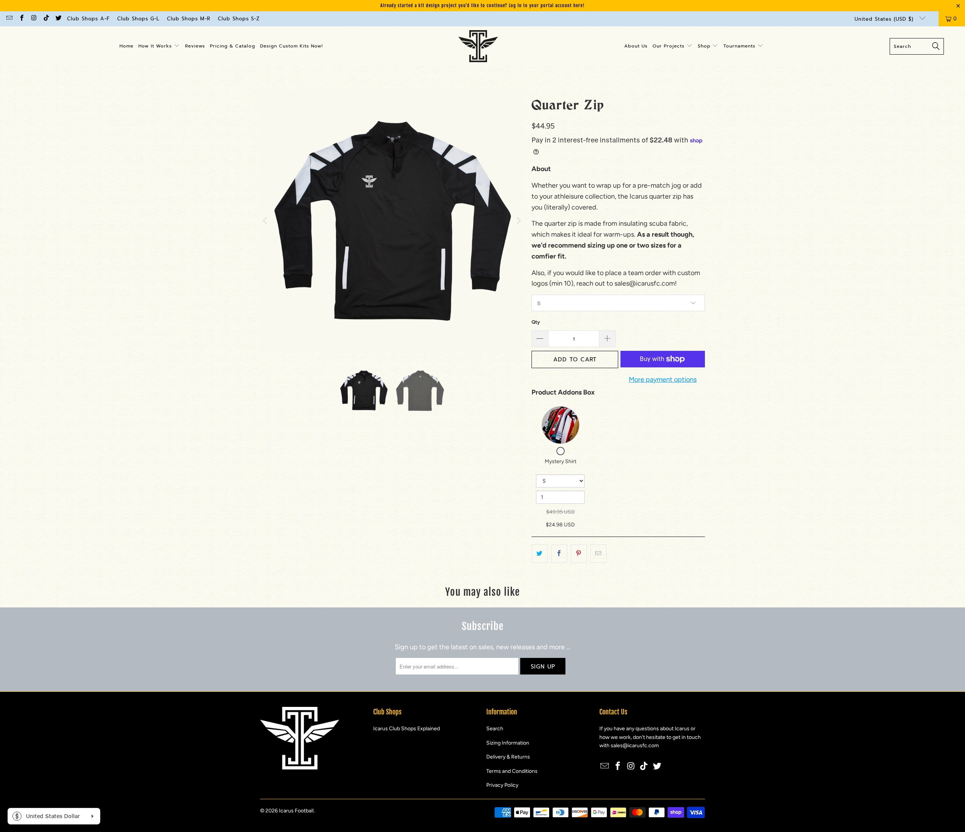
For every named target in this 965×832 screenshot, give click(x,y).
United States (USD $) (885, 19)
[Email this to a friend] (598, 553)
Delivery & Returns (508, 757)
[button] (159, 46)
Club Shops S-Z (239, 18)
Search (494, 728)
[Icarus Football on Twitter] (58, 18)
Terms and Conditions (512, 771)
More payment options (663, 379)
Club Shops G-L (138, 18)
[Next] (518, 221)
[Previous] (266, 221)
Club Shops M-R (188, 18)
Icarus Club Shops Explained (406, 728)
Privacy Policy (502, 785)
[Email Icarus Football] (9, 18)
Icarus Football (296, 811)
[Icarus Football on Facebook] (21, 18)
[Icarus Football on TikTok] (45, 18)
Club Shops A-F (88, 18)
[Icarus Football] (478, 46)
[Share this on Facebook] (559, 553)
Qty (536, 322)
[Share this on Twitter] (540, 553)
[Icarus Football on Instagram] (33, 18)
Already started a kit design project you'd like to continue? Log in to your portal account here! (482, 5)
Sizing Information (507, 743)
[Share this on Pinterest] (579, 553)
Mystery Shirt (560, 461)
